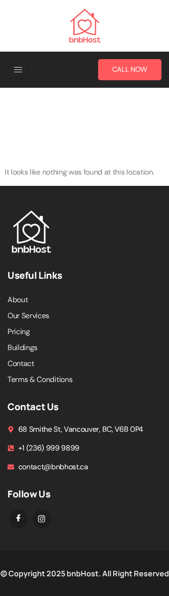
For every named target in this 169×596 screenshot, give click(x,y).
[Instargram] (41, 519)
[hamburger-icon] (18, 70)
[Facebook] (18, 519)
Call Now (129, 69)
